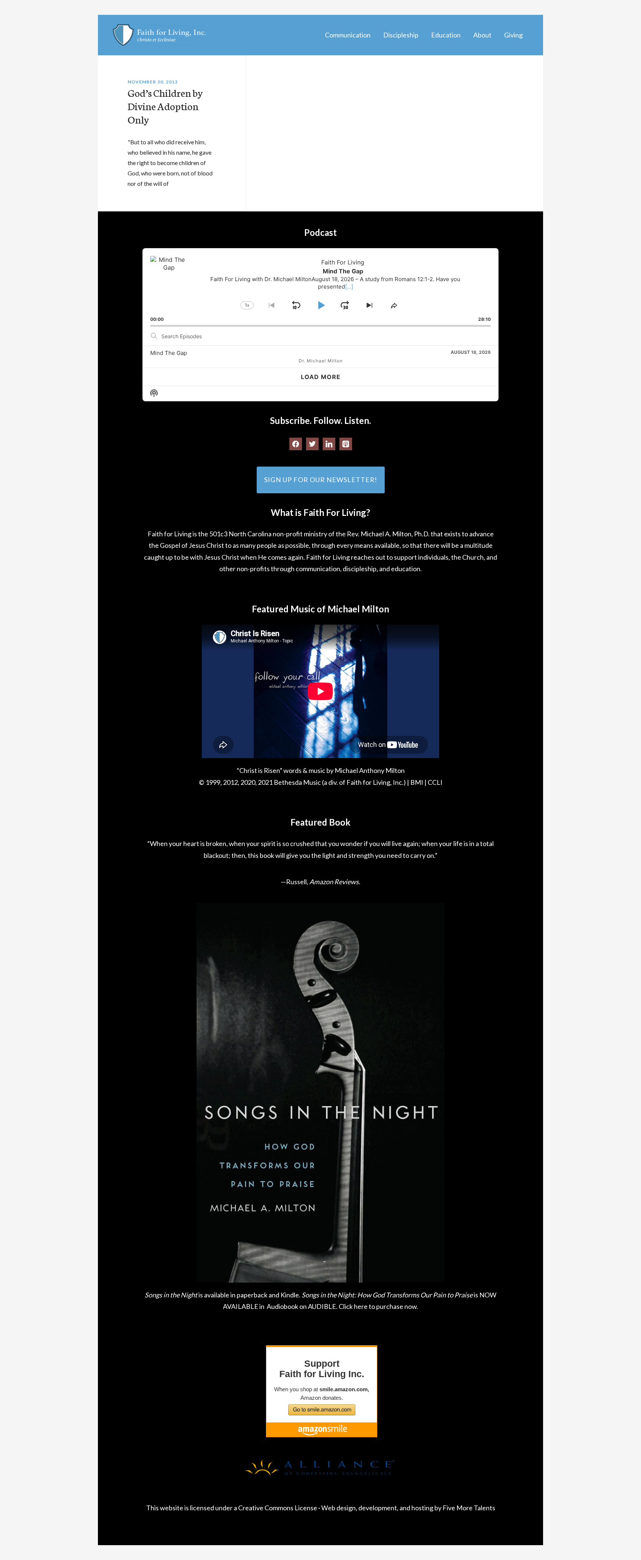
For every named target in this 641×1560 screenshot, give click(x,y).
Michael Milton (159, 35)
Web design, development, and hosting (377, 1508)
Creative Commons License (277, 1508)
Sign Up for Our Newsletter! (320, 479)
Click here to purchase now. (378, 1306)
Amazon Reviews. (334, 882)
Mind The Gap (168, 352)
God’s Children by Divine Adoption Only (165, 105)
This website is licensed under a (192, 1508)
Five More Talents (469, 1508)
